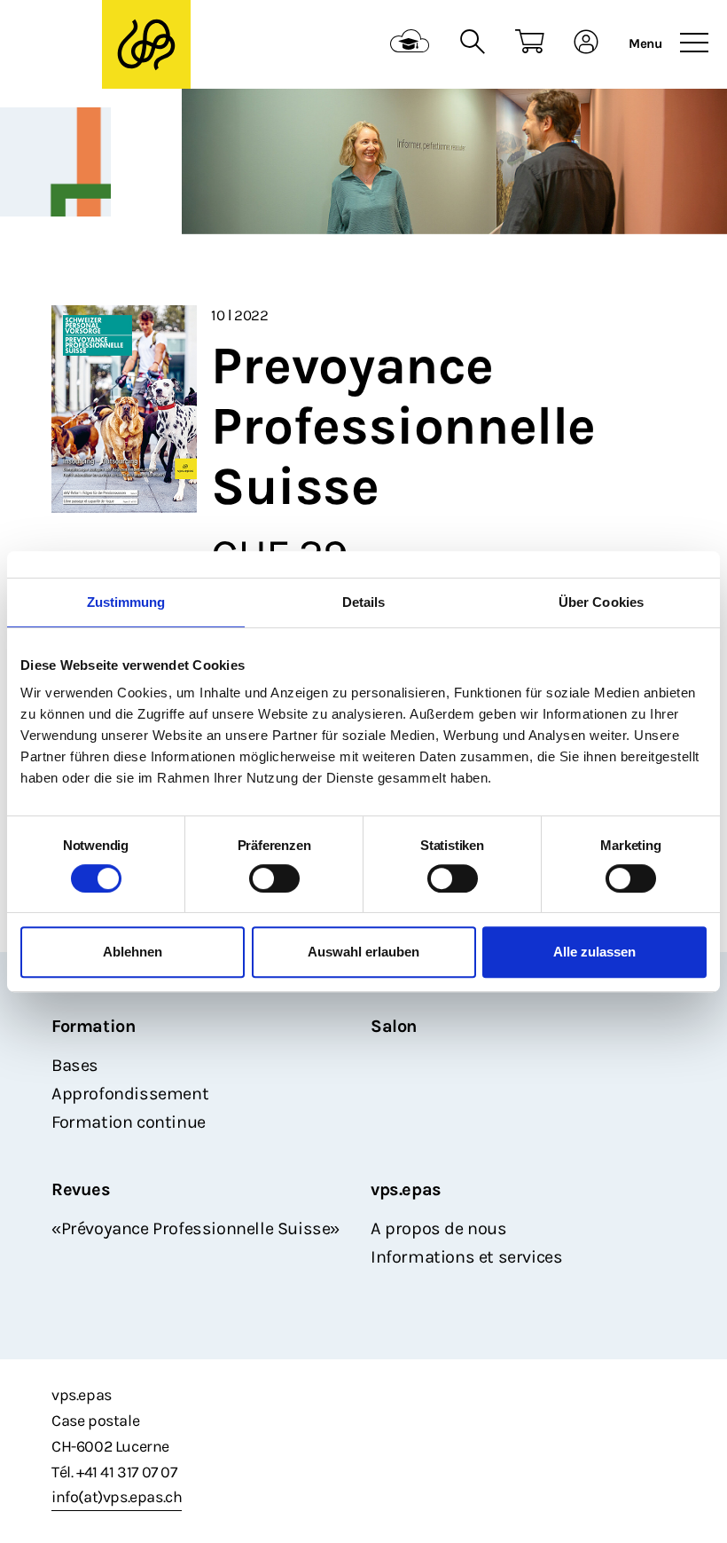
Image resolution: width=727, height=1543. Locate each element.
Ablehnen (132, 951)
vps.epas (406, 1189)
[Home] (146, 45)
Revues (81, 1189)
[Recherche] (472, 44)
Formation (93, 1026)
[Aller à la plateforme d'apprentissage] (410, 44)
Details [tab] (364, 602)
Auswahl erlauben (363, 951)
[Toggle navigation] (694, 43)
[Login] (586, 44)
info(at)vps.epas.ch (116, 1497)
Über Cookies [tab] (601, 602)
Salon (394, 1026)
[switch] (274, 878)
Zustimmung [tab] (126, 602)
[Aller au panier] (529, 44)
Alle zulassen (594, 951)
